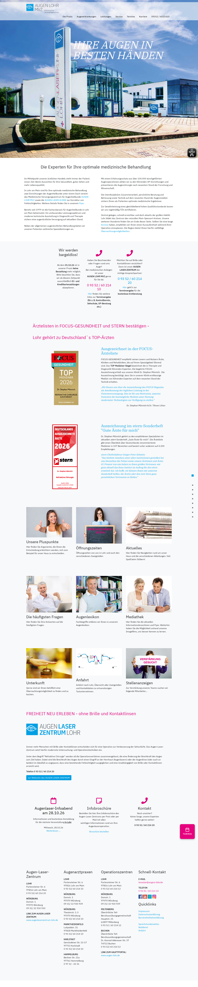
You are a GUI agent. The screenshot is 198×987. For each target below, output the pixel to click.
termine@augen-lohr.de (150, 882)
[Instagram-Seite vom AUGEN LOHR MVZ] (154, 896)
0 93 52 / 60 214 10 (99, 287)
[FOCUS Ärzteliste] (193, 494)
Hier (90, 293)
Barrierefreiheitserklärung (151, 917)
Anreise (104, 224)
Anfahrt (142, 930)
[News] (149, 525)
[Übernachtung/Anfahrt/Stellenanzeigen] (193, 508)
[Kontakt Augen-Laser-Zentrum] (193, 517)
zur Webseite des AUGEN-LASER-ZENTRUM (49, 777)
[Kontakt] (193, 489)
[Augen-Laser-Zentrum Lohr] (193, 512)
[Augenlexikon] (99, 594)
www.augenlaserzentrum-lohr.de (42, 920)
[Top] (193, 475)
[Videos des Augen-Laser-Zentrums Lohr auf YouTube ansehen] (145, 896)
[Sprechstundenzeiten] (99, 525)
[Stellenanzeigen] (149, 663)
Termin (187, 834)
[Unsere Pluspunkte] (49, 522)
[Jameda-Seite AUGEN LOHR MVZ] (150, 896)
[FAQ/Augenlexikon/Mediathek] (193, 503)
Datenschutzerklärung (149, 914)
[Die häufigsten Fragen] (49, 594)
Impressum (144, 911)
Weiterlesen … (53, 830)
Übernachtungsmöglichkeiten (115, 231)
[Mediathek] (149, 594)
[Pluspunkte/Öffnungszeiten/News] (193, 498)
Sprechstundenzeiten (148, 924)
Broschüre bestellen (99, 831)
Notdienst (143, 927)
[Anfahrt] (99, 661)
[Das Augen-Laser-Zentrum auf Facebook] (140, 896)
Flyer (81, 203)
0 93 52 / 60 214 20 (130, 281)
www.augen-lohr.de (110, 955)
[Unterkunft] (49, 663)
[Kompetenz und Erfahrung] (193, 485)
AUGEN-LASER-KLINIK (55, 200)
